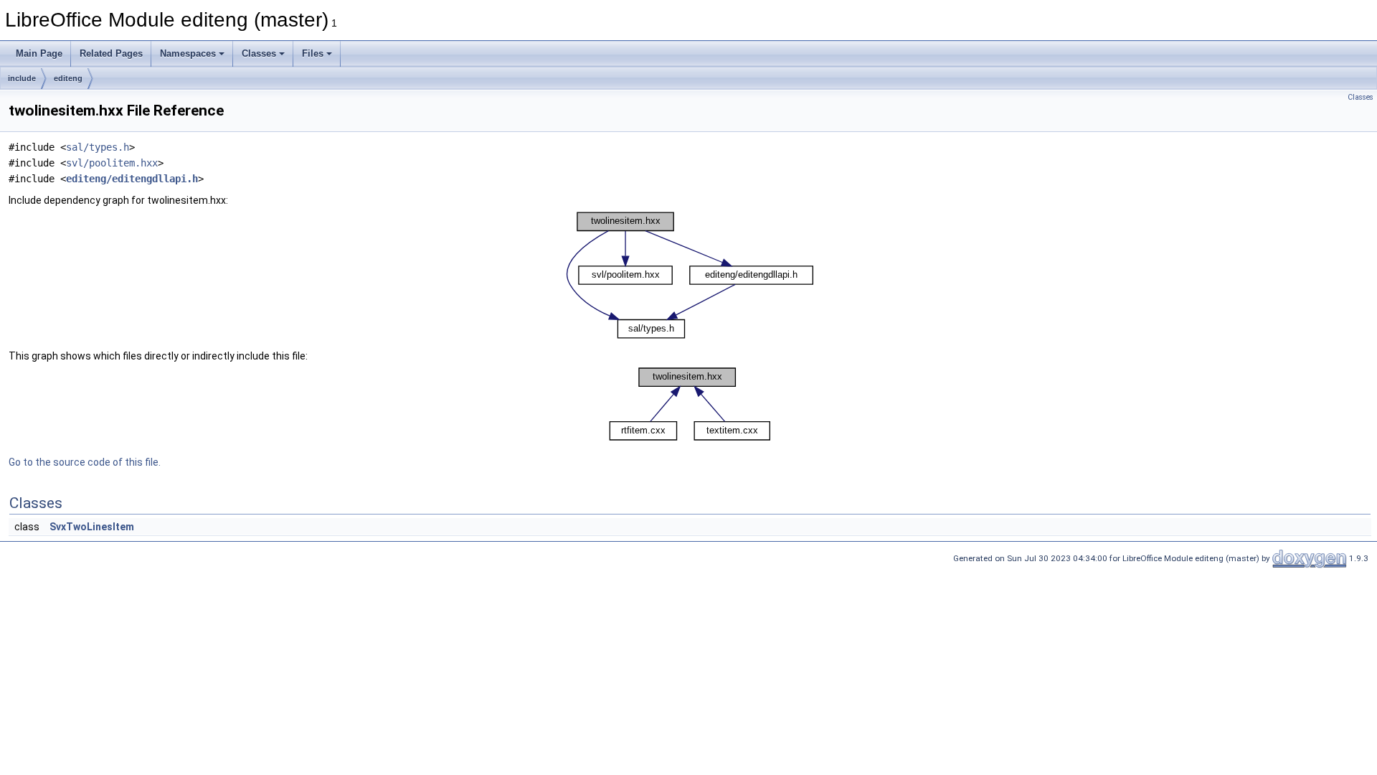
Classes (259, 53)
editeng (68, 78)
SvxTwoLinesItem (91, 526)
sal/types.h (97, 147)
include (22, 78)
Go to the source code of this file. (85, 462)
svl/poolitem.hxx (112, 163)
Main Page (39, 53)
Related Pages (111, 53)
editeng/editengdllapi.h (132, 178)
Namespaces (188, 53)
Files (312, 53)
